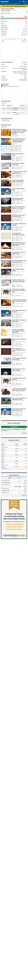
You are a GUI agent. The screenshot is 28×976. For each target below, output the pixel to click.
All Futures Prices (5, 120)
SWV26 (14, 168)
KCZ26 (14, 185)
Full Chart (24, 41)
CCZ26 (14, 175)
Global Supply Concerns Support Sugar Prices (18, 199)
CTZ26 (13, 149)
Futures (6, 3)
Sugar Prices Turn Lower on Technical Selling (18, 369)
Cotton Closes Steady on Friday (18, 154)
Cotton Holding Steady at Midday (18, 270)
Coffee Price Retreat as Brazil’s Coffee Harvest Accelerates (19, 389)
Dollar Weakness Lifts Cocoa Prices (19, 339)
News (15, 3)
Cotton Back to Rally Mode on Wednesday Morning (19, 398)
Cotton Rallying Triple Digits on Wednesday (19, 358)
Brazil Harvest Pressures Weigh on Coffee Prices (18, 180)
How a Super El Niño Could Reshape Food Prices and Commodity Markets (18, 140)
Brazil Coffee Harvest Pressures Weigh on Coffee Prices (18, 350)
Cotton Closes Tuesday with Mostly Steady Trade (19, 409)
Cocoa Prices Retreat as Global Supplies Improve (19, 172)
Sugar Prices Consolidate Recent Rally (18, 164)
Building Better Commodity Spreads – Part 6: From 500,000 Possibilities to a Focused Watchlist (19, 131)
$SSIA (13, 151)
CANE (3, 149)
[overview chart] (14, 50)
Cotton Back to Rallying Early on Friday (19, 224)
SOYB (3, 146)
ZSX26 (13, 148)
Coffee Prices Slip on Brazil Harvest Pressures (18, 215)
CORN (3, 148)
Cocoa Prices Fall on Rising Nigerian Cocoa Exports (18, 207)
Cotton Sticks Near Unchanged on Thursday (18, 234)
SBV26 (3, 151)
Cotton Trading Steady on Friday (18, 189)
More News (4, 126)
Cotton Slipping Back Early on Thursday (19, 311)
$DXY (14, 343)
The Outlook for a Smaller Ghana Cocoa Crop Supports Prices (19, 291)
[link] (26, 11)
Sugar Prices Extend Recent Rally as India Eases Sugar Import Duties (18, 244)
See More (24, 62)
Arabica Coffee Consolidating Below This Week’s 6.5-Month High (19, 301)
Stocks (2, 3)
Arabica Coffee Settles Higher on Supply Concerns (19, 261)
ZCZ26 (14, 145)
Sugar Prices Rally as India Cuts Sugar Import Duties (18, 280)
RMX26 (14, 184)
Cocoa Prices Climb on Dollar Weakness (19, 378)
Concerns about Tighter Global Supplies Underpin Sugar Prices (18, 331)
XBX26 (13, 146)
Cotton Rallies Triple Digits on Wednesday (19, 320)
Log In (20, 1)
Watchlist (11, 3)
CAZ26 (14, 177)
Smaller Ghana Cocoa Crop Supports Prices (18, 253)
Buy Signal (14, 427)
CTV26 (14, 159)
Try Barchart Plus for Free (19, 6)
